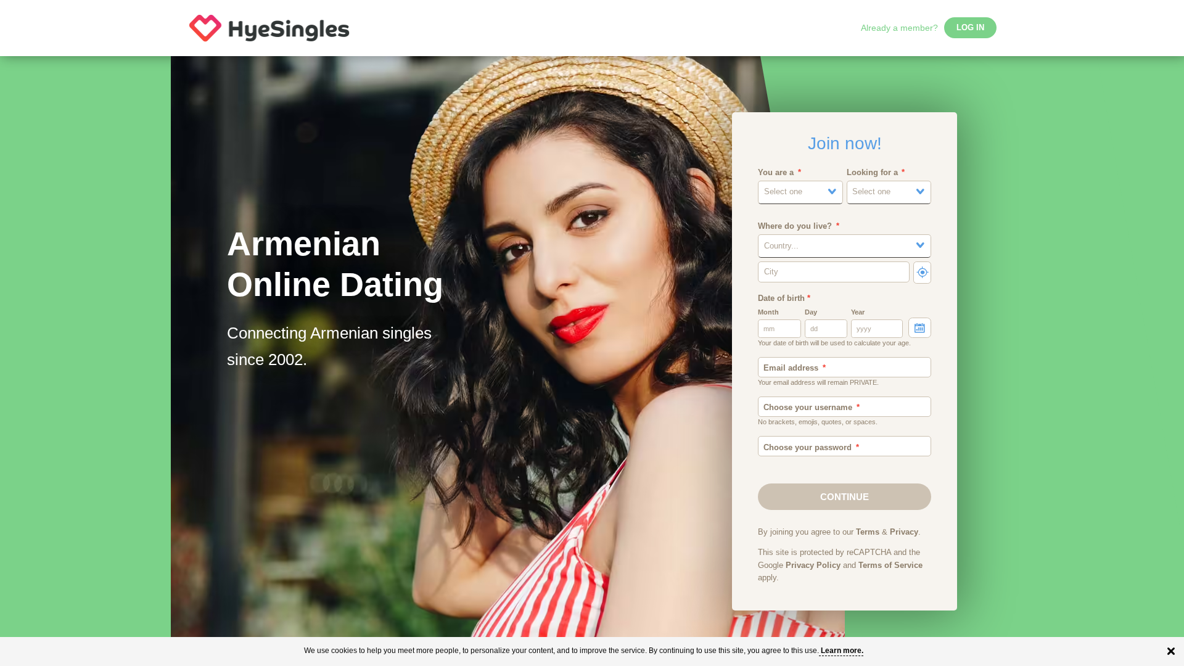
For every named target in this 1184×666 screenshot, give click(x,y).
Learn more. (842, 650)
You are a (776, 172)
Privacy (904, 532)
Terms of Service (890, 565)
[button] (800, 192)
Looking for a (872, 172)
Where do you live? (795, 226)
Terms (867, 532)
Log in (970, 27)
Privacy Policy (813, 565)
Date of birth (784, 298)
